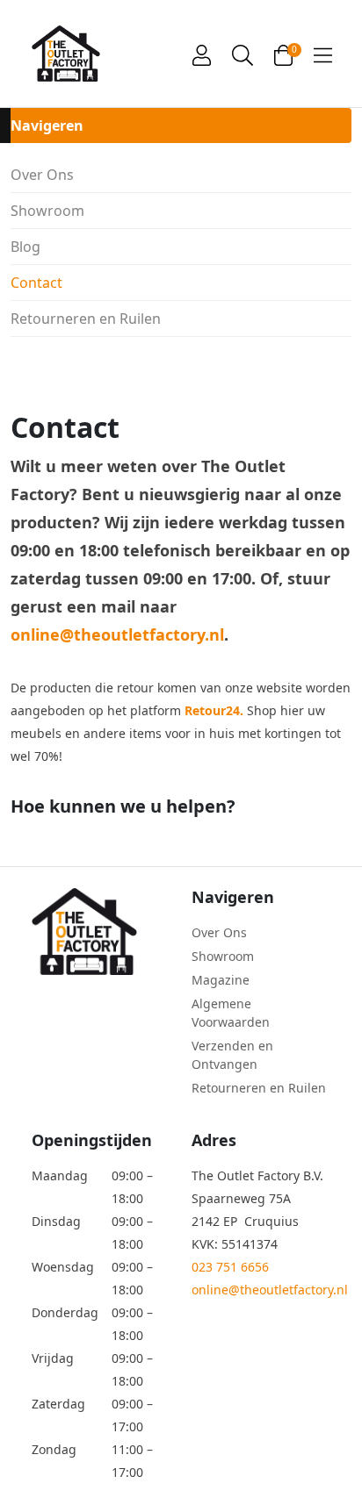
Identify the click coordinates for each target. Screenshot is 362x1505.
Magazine (221, 979)
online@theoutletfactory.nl (117, 634)
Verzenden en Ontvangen (232, 1054)
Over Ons (42, 174)
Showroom (47, 210)
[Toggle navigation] (323, 53)
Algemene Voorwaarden (231, 1012)
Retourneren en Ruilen (86, 318)
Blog (25, 246)
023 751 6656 (230, 1266)
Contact (36, 282)
